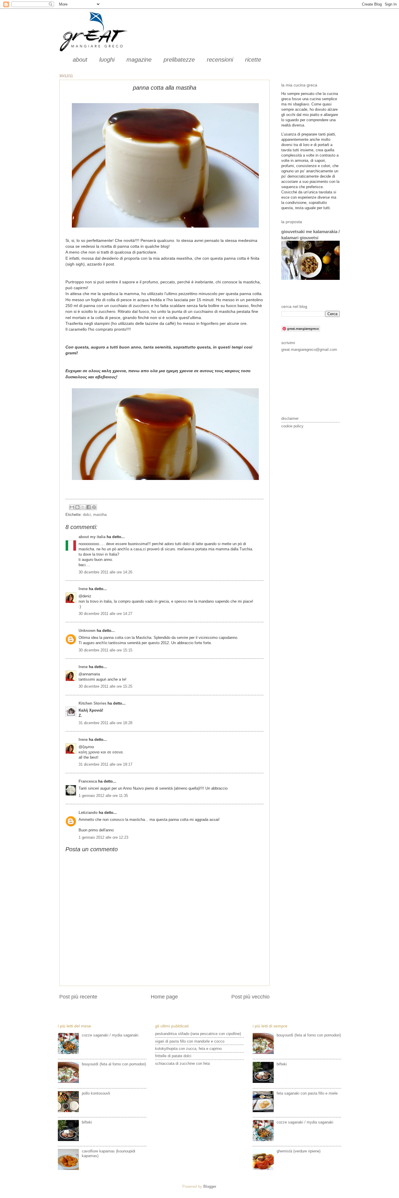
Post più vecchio (250, 997)
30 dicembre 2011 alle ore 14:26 (105, 572)
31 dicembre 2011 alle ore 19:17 (105, 764)
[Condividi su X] (83, 507)
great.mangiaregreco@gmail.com (309, 349)
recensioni (220, 59)
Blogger (209, 1186)
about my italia (92, 537)
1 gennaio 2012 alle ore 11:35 (103, 795)
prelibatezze (179, 59)
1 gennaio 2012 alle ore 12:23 (103, 837)
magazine (139, 59)
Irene (83, 589)
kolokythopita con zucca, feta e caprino (188, 1048)
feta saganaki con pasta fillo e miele (307, 1093)
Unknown (87, 630)
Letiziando (88, 812)
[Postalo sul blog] (77, 507)
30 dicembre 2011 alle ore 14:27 (105, 613)
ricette (253, 59)
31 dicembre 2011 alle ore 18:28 (105, 723)
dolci (87, 514)
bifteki (87, 1122)
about (80, 59)
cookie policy (292, 426)
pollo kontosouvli (96, 1093)
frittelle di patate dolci (173, 1056)
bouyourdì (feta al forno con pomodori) (114, 1064)
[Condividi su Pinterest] (94, 507)
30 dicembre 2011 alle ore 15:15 (105, 650)
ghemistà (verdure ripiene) (298, 1151)
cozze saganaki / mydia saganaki (110, 1035)
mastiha (100, 514)
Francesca (88, 781)
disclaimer (290, 418)
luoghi (107, 59)
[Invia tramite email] (72, 507)
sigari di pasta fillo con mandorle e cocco (189, 1041)
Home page (164, 997)
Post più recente (78, 997)
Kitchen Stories (92, 703)
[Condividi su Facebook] (88, 507)
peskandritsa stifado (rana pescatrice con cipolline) (198, 1033)
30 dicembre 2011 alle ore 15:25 (105, 686)
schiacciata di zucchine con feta (182, 1063)
